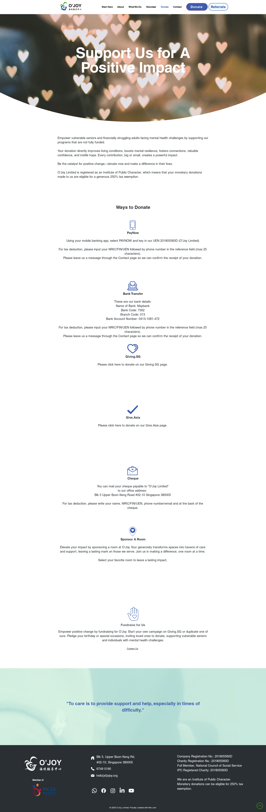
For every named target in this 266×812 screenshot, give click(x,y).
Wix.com (152, 807)
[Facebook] (104, 791)
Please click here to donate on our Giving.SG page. (133, 364)
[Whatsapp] (94, 791)
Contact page (127, 258)
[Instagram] (113, 791)
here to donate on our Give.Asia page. (141, 425)
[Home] (93, 758)
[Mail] (93, 775)
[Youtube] (131, 791)
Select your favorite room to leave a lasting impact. (132, 560)
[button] (135, 7)
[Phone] (93, 769)
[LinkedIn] (122, 791)
